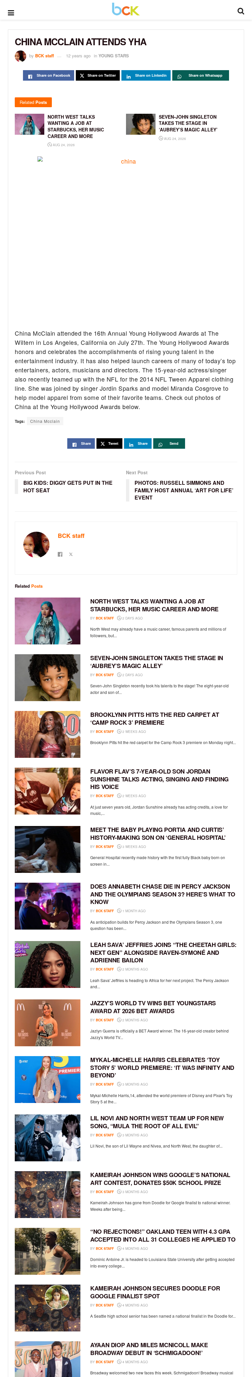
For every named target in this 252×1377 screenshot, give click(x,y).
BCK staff (44, 55)
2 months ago (134, 969)
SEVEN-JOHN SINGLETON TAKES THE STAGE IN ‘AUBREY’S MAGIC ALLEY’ (156, 662)
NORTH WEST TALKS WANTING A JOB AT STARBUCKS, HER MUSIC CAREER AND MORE (154, 605)
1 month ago (133, 911)
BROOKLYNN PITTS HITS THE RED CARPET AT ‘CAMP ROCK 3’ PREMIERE (154, 718)
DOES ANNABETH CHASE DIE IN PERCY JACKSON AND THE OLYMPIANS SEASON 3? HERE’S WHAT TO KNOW (162, 894)
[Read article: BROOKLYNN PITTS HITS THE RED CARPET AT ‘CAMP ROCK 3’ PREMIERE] (47, 734)
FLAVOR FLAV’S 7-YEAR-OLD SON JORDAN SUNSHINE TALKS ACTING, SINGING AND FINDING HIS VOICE (159, 779)
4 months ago (134, 1248)
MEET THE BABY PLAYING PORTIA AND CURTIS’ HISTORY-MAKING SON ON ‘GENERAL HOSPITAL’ (158, 833)
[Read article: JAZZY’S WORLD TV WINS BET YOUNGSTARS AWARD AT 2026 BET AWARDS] (47, 1022)
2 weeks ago (133, 731)
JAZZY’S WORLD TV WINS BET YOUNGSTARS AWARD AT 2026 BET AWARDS (153, 1007)
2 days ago (132, 618)
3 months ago (134, 1084)
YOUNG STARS (113, 55)
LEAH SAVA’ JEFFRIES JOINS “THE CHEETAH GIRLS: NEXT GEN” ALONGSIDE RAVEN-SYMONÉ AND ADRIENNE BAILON (163, 952)
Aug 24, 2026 (63, 145)
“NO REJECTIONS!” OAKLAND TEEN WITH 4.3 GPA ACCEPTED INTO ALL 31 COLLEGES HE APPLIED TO (163, 1235)
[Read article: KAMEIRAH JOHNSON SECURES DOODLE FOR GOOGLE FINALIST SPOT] (47, 1308)
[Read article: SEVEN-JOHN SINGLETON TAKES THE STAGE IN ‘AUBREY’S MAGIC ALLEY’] (47, 677)
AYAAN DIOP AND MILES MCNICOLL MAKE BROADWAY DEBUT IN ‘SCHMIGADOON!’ (149, 1349)
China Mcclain (45, 421)
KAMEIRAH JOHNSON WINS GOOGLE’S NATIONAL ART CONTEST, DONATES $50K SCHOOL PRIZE (160, 1178)
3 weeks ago (133, 846)
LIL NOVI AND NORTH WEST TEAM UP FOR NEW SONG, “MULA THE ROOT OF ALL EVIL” (157, 1122)
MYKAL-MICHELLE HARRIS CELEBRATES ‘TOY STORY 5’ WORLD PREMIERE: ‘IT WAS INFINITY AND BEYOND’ (162, 1067)
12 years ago (78, 55)
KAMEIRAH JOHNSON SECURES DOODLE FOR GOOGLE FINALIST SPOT (155, 1292)
